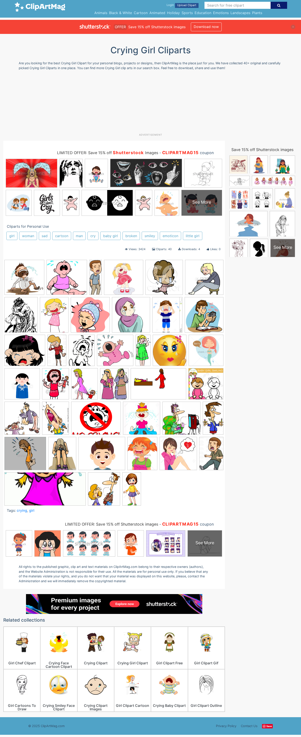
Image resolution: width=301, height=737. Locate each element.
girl (12, 236)
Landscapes (240, 13)
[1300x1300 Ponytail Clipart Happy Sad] (141, 420)
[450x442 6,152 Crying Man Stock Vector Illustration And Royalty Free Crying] (24, 279)
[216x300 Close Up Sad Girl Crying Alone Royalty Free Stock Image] (54, 316)
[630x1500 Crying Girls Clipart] (143, 352)
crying (22, 510)
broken (131, 236)
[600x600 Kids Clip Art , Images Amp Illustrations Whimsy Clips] (206, 385)
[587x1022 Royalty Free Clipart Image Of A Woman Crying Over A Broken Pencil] (213, 419)
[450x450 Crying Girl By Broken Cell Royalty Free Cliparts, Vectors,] (204, 316)
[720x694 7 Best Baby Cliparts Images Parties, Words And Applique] (67, 279)
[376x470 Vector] (142, 455)
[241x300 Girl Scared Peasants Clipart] (114, 385)
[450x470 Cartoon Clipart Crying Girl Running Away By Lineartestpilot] (164, 279)
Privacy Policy (226, 726)
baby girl (110, 236)
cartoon (61, 236)
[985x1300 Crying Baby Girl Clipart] (167, 316)
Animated (157, 13)
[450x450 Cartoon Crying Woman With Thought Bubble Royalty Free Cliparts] (204, 279)
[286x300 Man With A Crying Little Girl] (22, 420)
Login (170, 5)
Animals (100, 13)
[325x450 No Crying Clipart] (55, 420)
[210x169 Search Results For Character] (102, 455)
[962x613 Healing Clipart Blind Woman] (158, 385)
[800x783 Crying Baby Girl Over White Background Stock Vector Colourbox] (115, 352)
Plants (257, 13)
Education (203, 13)
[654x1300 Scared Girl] (132, 491)
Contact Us (249, 726)
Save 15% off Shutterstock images (262, 149)
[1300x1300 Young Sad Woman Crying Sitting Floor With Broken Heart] (178, 455)
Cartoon (141, 13)
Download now (206, 26)
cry (93, 236)
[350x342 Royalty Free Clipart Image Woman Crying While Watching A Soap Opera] (181, 420)
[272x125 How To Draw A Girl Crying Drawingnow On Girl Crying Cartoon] (45, 491)
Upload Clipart (186, 5)
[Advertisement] (150, 103)
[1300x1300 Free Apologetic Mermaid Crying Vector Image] (206, 352)
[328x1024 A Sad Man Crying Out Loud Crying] (95, 279)
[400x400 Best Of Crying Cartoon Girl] (123, 279)
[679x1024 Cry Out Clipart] (211, 455)
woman (28, 236)
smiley (150, 236)
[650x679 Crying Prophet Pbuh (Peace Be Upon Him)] (131, 317)
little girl (192, 236)
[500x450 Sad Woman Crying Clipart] (25, 455)
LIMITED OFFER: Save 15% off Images (107, 152)
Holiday (173, 13)
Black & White (120, 13)
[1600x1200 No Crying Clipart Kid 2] (96, 420)
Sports (187, 13)
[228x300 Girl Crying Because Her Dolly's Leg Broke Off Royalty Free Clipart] (55, 385)
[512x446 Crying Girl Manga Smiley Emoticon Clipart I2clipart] (25, 352)
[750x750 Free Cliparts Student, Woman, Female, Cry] (22, 385)
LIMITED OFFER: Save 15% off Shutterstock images (111, 524)
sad (45, 236)
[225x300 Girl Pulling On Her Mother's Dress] (84, 385)
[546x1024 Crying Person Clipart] (57, 352)
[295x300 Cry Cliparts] (90, 316)
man (79, 236)
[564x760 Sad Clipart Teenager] (62, 455)
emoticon (170, 236)
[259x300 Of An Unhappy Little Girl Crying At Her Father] (104, 491)
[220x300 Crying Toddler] (82, 352)
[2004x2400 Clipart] (21, 316)
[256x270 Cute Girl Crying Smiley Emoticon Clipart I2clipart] (169, 352)
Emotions (221, 13)
